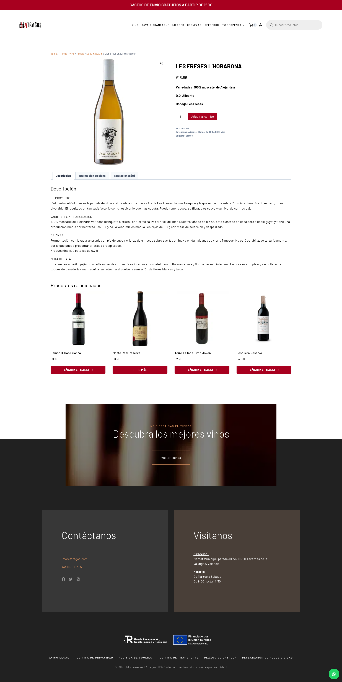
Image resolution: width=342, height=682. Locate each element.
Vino (135, 24)
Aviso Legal (59, 657)
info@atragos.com (74, 559)
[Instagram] (78, 579)
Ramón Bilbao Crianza (66, 353)
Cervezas (194, 24)
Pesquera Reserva (249, 353)
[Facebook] (63, 579)
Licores (178, 24)
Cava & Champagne (155, 24)
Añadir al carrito (202, 116)
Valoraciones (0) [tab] (124, 175)
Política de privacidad (94, 657)
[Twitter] (71, 579)
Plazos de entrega (220, 657)
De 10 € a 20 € (213, 131)
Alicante (192, 131)
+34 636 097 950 (73, 567)
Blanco (201, 131)
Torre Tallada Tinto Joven (193, 353)
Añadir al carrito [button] (78, 370)
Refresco (212, 24)
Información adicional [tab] (92, 175)
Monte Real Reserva (126, 353)
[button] (161, 63)
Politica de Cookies (135, 657)
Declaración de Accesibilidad (267, 657)
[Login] (261, 25)
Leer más (140, 370)
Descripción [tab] (63, 175)
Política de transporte (178, 657)
